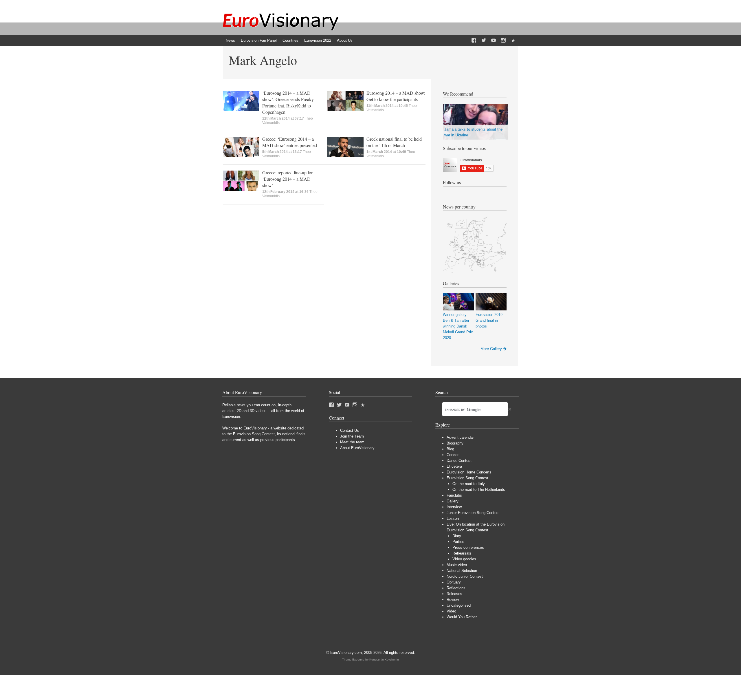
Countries (290, 40)
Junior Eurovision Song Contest (473, 513)
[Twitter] (484, 40)
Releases (454, 594)
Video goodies (464, 559)
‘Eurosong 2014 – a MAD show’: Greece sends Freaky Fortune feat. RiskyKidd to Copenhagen (288, 102)
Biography (455, 443)
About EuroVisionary (357, 448)
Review (453, 599)
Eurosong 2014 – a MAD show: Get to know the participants (395, 96)
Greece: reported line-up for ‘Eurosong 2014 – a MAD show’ (287, 178)
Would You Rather (462, 617)
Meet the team (352, 442)
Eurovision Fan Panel (259, 40)
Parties (458, 541)
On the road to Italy (468, 484)
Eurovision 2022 (317, 40)
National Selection (462, 570)
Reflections (456, 588)
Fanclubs (454, 495)
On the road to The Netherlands (478, 489)
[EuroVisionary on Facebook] (474, 40)
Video (451, 611)
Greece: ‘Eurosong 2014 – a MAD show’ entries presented (289, 142)
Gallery (452, 501)
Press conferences (468, 547)
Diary (456, 536)
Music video (457, 565)
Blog (450, 449)
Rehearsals (461, 553)
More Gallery (491, 349)
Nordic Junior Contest (465, 576)
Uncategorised (459, 605)
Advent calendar (460, 437)
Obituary (454, 582)
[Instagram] (503, 40)
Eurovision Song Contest (467, 478)
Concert (453, 455)
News (230, 40)
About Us (345, 40)
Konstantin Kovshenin (384, 659)
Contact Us (349, 430)
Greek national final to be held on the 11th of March (394, 142)
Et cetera (454, 466)
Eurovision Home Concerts (469, 472)
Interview (454, 507)
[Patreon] (513, 40)
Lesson (453, 518)
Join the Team (352, 436)
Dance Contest (459, 460)
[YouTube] (493, 40)
